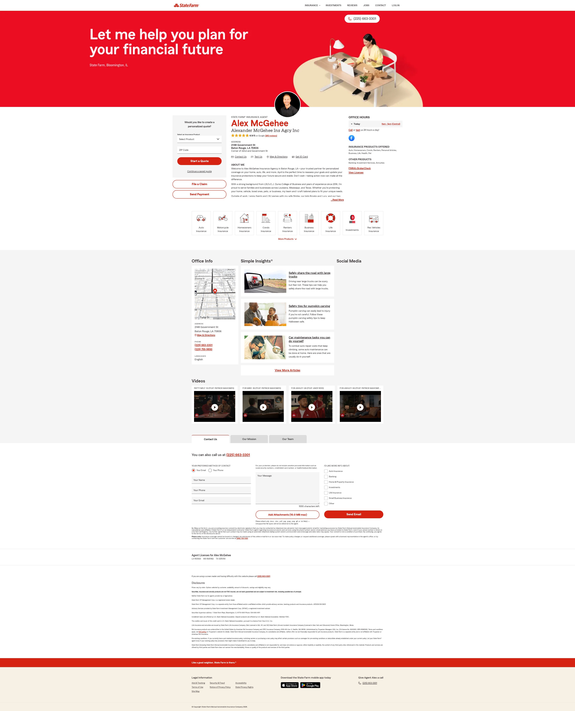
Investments (333, 5)
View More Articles (287, 370)
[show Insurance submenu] (319, 5)
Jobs (366, 5)
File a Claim (199, 184)
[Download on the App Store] (290, 685)
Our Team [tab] (288, 439)
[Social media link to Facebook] (352, 138)
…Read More (337, 200)
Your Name (199, 480)
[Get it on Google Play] (310, 685)
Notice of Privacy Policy (220, 687)
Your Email (201, 470)
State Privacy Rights (244, 687)
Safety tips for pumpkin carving (309, 306)
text (358, 130)
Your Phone (218, 470)
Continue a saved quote (199, 171)
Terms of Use (197, 687)
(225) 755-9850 (203, 349)
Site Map (196, 691)
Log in (396, 5)
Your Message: (264, 476)
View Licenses (356, 172)
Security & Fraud (217, 683)
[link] (186, 5)
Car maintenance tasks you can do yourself (309, 339)
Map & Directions (206, 335)
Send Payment (199, 194)
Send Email (353, 514)
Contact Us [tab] (210, 439)
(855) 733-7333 (242, 538)
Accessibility (240, 683)
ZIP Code (183, 150)
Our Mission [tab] (249, 439)
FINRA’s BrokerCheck (360, 168)
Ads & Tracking (198, 683)
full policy (202, 632)
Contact (380, 5)
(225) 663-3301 (203, 345)
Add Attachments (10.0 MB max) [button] (287, 514)
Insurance (311, 5)
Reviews (352, 5)
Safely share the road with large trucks (309, 274)
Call (351, 130)
